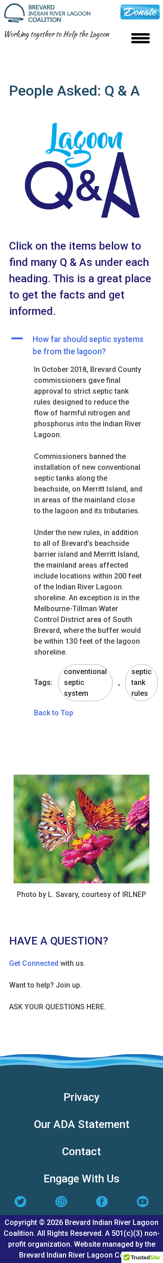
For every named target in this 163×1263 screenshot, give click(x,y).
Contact (81, 1151)
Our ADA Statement (81, 1124)
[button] (81, 345)
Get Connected (33, 963)
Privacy (81, 1097)
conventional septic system (85, 682)
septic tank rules (141, 682)
